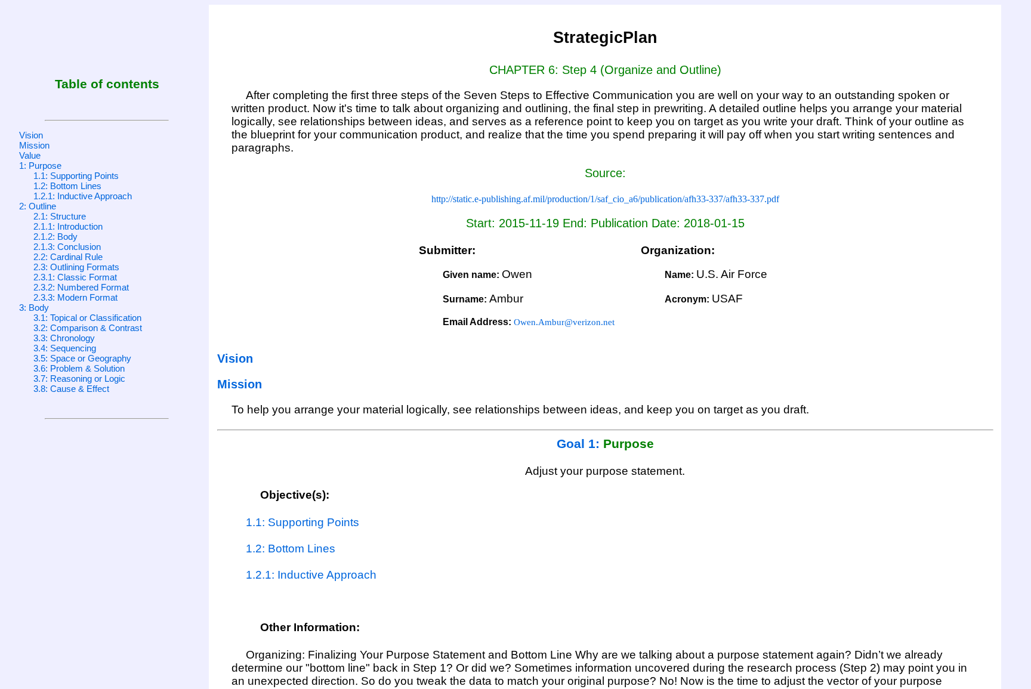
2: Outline (37, 206)
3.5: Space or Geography (82, 358)
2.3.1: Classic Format (75, 277)
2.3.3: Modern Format (75, 297)
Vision (31, 135)
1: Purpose (40, 165)
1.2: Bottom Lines (67, 186)
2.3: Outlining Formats (76, 267)
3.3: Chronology (64, 338)
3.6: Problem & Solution (79, 368)
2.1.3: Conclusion (67, 247)
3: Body (34, 307)
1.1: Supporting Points (76, 176)
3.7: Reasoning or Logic (79, 378)
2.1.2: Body (55, 236)
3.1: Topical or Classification (87, 318)
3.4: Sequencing (64, 348)
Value (30, 155)
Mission (34, 145)
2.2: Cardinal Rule (68, 257)
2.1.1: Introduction (68, 226)
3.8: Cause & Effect (71, 389)
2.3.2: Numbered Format (81, 287)
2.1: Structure (59, 216)
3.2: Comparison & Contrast (87, 328)
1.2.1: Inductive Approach (82, 196)
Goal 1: (580, 444)
